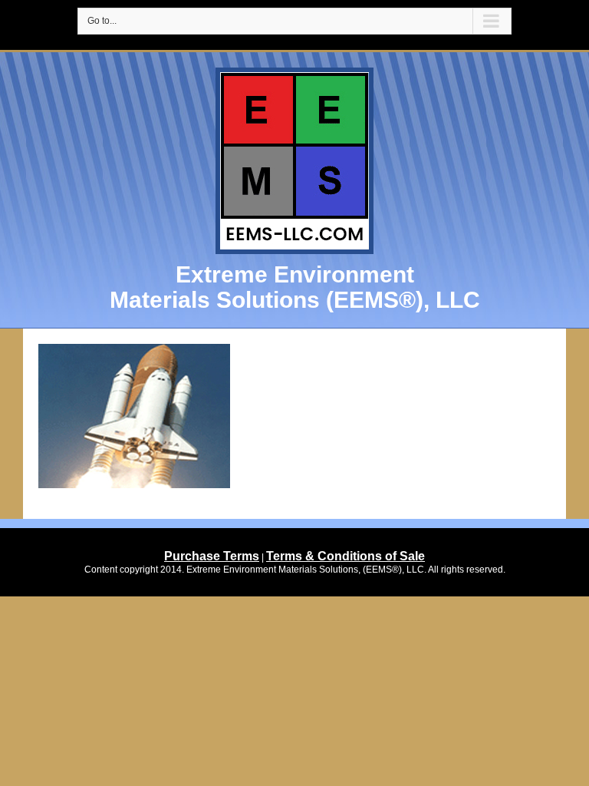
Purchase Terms (211, 556)
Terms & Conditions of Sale (345, 556)
